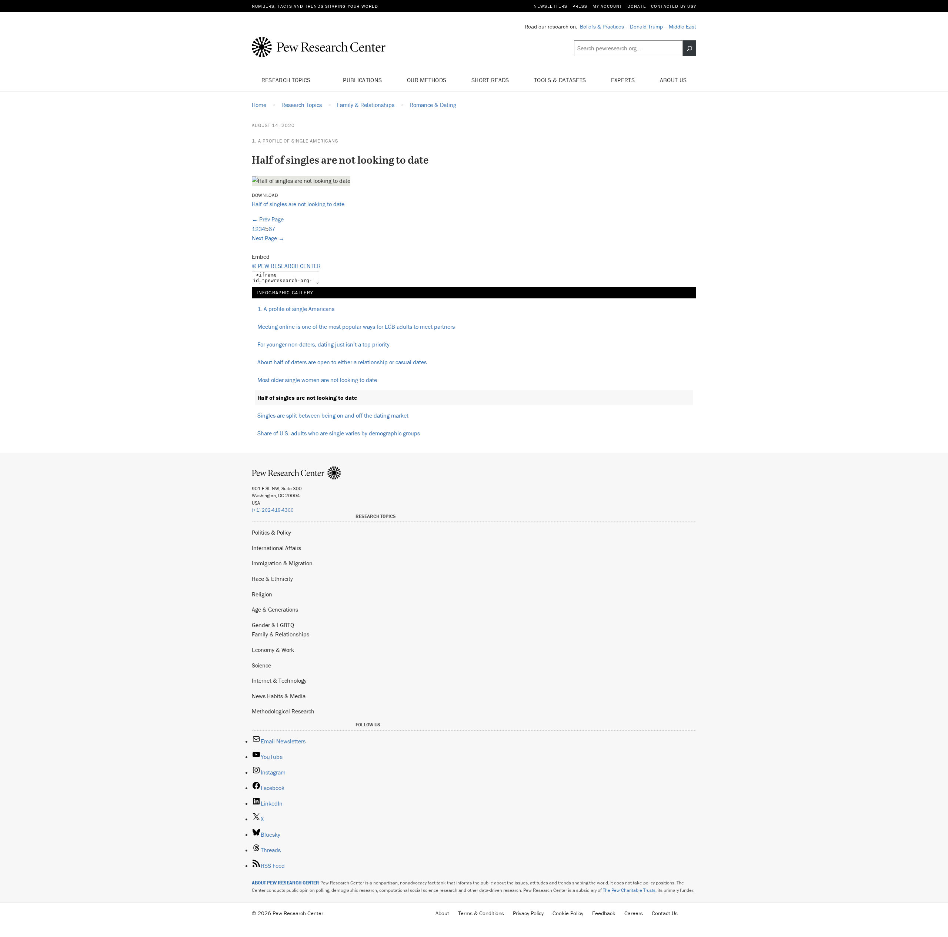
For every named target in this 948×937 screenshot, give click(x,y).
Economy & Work (273, 649)
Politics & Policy (271, 532)
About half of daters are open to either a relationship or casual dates (342, 362)
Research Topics (286, 80)
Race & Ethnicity (272, 578)
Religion (262, 594)
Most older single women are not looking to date (317, 380)
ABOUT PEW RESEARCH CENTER (285, 883)
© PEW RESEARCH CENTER (286, 266)
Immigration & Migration (282, 563)
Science (261, 665)
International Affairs (276, 548)
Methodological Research (283, 711)
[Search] (689, 48)
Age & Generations (275, 609)
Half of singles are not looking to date (298, 204)
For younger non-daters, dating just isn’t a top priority (323, 344)
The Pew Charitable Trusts (629, 890)
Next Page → (268, 238)
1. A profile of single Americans (295, 141)
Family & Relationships (280, 634)
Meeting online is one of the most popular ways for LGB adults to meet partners (356, 326)
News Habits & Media (279, 696)
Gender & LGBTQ (273, 625)
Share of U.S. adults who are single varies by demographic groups (338, 433)
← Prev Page (268, 219)
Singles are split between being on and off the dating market (332, 415)
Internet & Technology (279, 680)
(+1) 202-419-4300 (273, 510)
